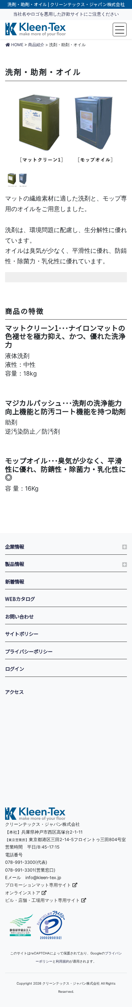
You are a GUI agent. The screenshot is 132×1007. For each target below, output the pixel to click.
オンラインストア (23, 892)
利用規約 (62, 961)
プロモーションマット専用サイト (38, 885)
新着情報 (14, 581)
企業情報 (14, 546)
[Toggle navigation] (120, 29)
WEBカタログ (20, 598)
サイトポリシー (21, 633)
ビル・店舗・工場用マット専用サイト (43, 900)
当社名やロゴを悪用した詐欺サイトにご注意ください (66, 14)
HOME (16, 44)
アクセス (14, 691)
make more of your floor (35, 29)
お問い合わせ (19, 616)
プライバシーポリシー (28, 651)
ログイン (14, 668)
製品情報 (14, 563)
